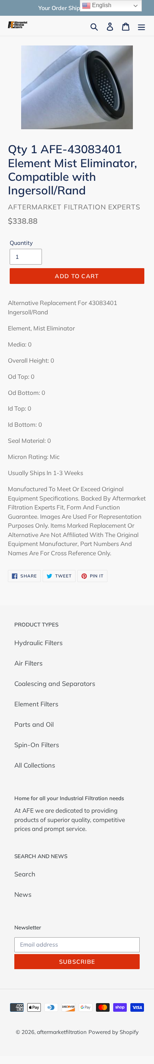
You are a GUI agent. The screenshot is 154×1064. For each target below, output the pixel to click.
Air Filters (28, 663)
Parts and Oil (34, 724)
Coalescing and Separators (54, 683)
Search (24, 874)
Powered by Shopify (113, 1032)
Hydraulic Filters (38, 643)
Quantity (21, 242)
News (23, 894)
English (101, 5)
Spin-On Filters (36, 745)
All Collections (34, 765)
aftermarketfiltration (62, 1032)
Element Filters (36, 704)
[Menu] (141, 26)
